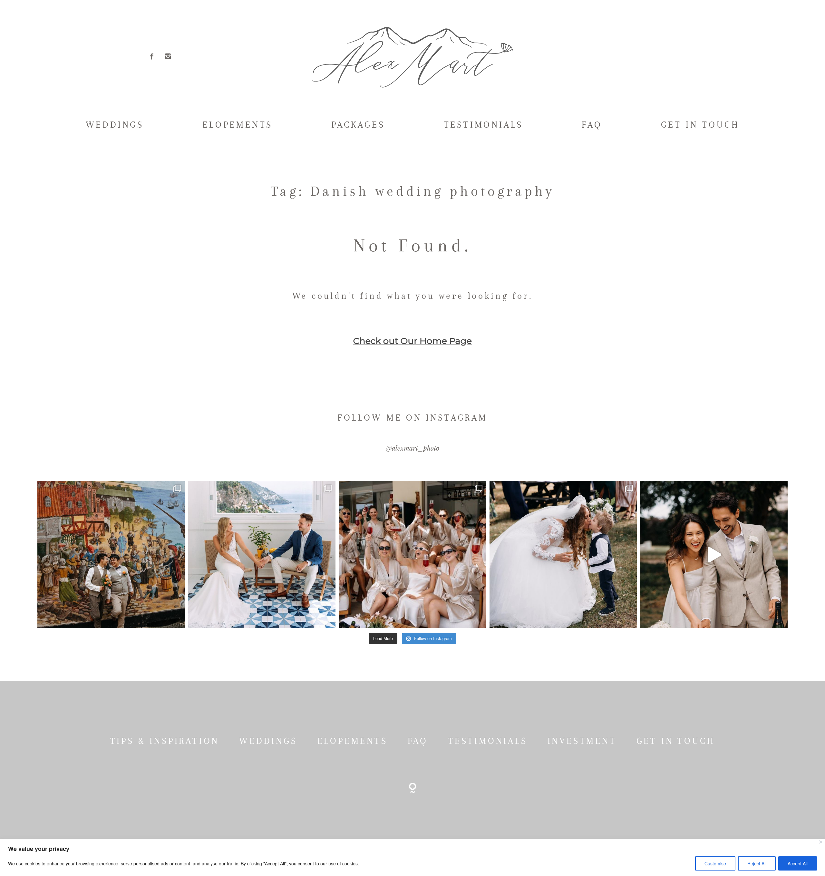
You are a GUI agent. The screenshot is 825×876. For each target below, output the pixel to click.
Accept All (798, 863)
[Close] (820, 842)
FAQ (592, 125)
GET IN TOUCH (700, 125)
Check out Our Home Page (412, 341)
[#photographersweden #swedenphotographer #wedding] (563, 554)
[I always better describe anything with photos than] (412, 554)
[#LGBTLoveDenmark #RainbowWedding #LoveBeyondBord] (111, 554)
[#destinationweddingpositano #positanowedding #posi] (261, 554)
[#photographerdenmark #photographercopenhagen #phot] (713, 554)
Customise (715, 863)
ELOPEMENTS (237, 125)
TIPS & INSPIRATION (164, 741)
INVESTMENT (582, 741)
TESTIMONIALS (483, 125)
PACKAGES (358, 125)
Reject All (756, 863)
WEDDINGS (115, 125)
